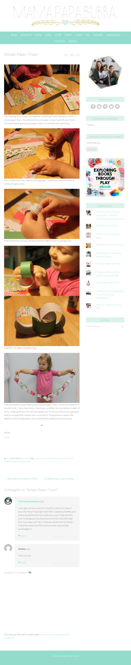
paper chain (17, 461)
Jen (8, 458)
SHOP (14, 35)
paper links (27, 461)
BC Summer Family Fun (107, 225)
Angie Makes (73, 656)
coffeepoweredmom (28, 501)
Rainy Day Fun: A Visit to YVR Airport (24, 478)
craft (58, 35)
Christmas (52, 458)
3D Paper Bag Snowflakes (108, 263)
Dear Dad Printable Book (108, 282)
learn (68, 35)
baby (38, 35)
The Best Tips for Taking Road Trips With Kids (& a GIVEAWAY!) (109, 294)
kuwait (98, 35)
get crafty (25, 458)
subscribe (91, 149)
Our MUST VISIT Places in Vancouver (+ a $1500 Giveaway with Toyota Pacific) (110, 215)
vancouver (113, 35)
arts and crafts (41, 458)
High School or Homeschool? (110, 244)
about (73, 41)
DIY (88, 35)
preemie (26, 35)
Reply (23, 535)
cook (79, 35)
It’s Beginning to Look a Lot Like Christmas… (62, 478)
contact (60, 41)
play (48, 35)
